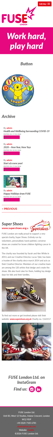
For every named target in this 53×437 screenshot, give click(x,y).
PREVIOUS (10, 208)
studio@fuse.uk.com (26, 426)
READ (7, 137)
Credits (31, 429)
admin (9, 127)
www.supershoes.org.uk (16, 228)
